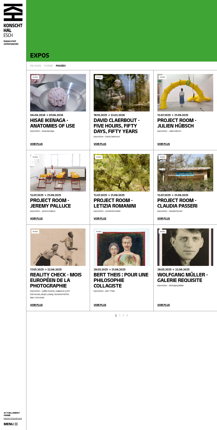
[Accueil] (13, 24)
